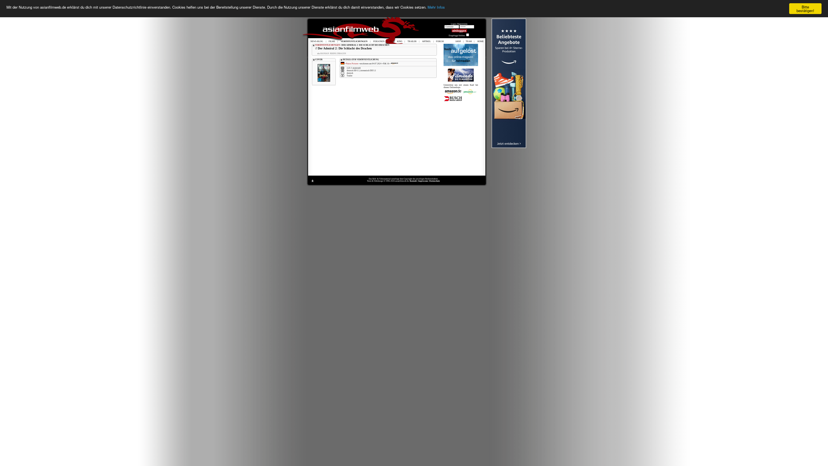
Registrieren (462, 24)
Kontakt (413, 181)
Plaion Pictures (352, 64)
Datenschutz (434, 181)
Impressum (423, 181)
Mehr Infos (436, 7)
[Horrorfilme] (461, 81)
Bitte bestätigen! (805, 8)
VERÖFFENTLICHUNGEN (327, 45)
